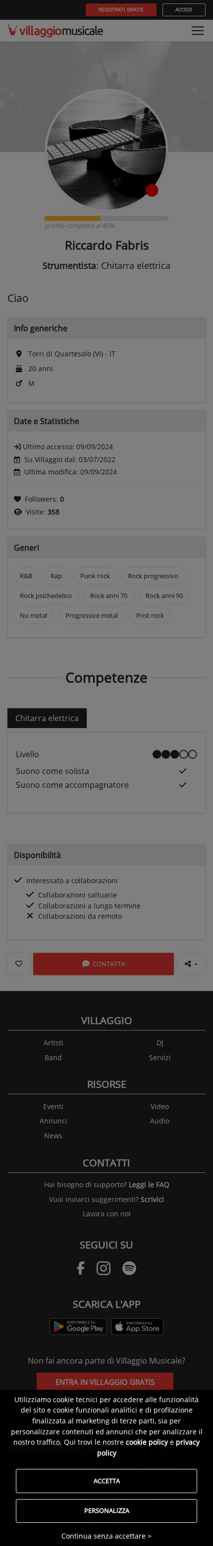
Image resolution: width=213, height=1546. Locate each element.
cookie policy (147, 1442)
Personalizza (106, 1510)
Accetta (107, 1480)
